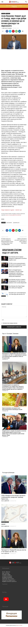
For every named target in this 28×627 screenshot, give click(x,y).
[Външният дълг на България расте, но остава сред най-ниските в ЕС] (4, 294)
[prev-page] (2, 299)
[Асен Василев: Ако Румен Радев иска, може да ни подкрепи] (4, 287)
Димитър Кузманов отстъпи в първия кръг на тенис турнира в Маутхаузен (21, 241)
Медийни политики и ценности (9, 581)
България (8, 11)
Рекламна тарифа (6, 574)
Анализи (3, 266)
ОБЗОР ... (4, 524)
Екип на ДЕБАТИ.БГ (5, 500)
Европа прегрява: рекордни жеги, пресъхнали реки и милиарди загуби (12, 408)
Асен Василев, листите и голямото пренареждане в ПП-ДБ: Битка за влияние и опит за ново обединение (17, 281)
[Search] (26, 2)
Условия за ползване (7, 576)
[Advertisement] (14, 59)
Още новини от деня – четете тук (11, 210)
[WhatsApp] (16, 31)
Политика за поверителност (8, 580)
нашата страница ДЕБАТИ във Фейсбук (13, 215)
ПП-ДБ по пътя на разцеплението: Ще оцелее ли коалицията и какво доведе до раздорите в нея (17, 265)
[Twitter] (10, 31)
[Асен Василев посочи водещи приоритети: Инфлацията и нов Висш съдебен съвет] (4, 258)
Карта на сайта (19, 625)
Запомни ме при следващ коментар (10, 323)
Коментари (4, 282)
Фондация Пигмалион (7, 577)
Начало (2, 11)
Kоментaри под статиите (8, 578)
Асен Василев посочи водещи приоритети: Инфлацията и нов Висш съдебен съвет (18, 258)
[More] (22, 31)
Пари (3, 493)
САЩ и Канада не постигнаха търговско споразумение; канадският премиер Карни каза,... (13, 497)
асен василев (9, 222)
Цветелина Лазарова (7, 28)
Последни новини (5, 522)
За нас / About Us (6, 572)
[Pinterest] (13, 31)
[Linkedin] (19, 31)
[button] (2, 2)
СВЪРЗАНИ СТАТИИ (11, 250)
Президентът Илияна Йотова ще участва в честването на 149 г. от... (13, 550)
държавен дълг (16, 222)
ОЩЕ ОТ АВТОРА (10, 253)
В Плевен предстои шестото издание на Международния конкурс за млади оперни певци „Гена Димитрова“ (7, 241)
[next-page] (4, 299)
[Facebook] (7, 31)
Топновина (8, 13)
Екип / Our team (5, 573)
